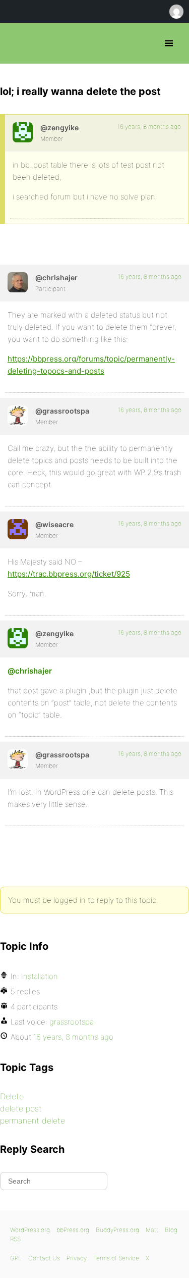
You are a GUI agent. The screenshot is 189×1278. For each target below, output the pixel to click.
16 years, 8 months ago (149, 126)
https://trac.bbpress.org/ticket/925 (69, 574)
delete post (21, 1108)
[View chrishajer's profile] (18, 282)
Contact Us (44, 1258)
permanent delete (32, 1120)
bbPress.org (16, 43)
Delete (12, 1096)
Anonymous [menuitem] (176, 11)
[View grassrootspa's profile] (18, 415)
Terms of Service (116, 1258)
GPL (16, 1258)
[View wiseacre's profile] (18, 529)
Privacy (77, 1258)
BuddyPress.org (117, 1230)
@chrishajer (30, 671)
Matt (152, 1230)
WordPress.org (30, 1230)
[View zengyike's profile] (23, 132)
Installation (39, 976)
